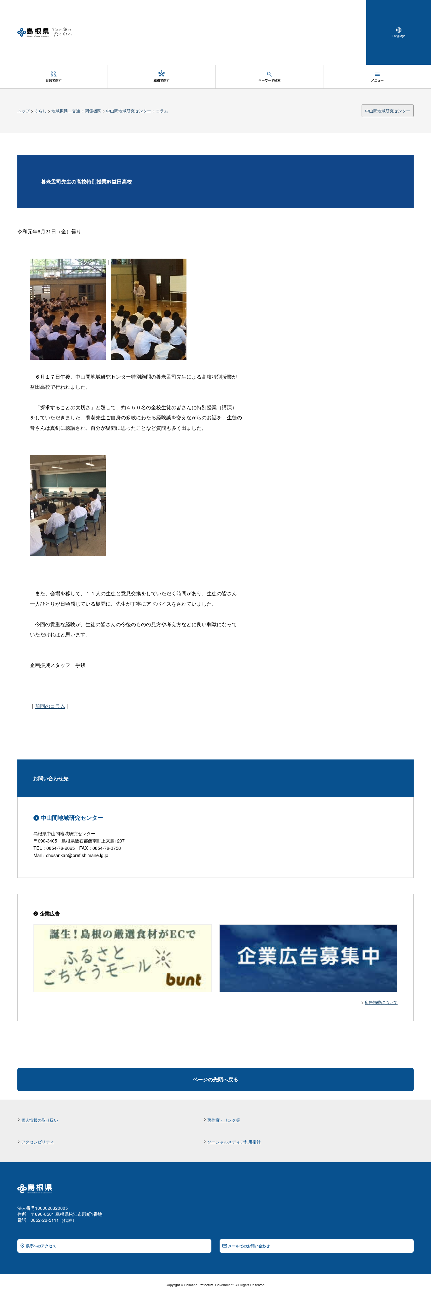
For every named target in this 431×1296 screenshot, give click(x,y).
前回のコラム (50, 706)
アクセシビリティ (37, 1142)
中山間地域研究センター (128, 111)
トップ (23, 111)
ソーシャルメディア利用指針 (234, 1142)
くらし (40, 111)
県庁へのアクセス (41, 1246)
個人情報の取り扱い (39, 1120)
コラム (162, 111)
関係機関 (93, 111)
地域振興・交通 (65, 111)
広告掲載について (381, 1002)
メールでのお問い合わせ (249, 1246)
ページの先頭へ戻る (215, 1079)
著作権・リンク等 (223, 1120)
